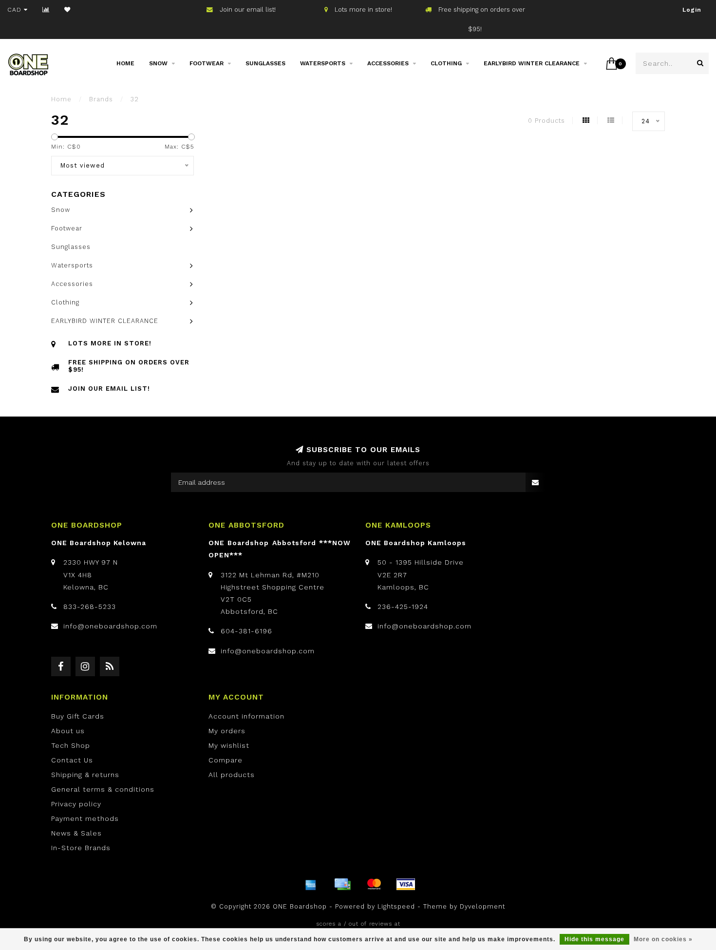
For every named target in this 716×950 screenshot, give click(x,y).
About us (68, 731)
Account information (246, 716)
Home (125, 63)
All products (231, 775)
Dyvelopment (482, 906)
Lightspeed (396, 906)
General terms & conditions (102, 789)
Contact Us (72, 760)
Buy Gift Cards (77, 716)
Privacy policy (76, 804)
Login (691, 9)
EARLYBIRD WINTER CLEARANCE (532, 63)
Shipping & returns (85, 775)
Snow (158, 63)
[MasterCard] (374, 884)
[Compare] (46, 9)
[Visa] (406, 884)
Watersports (322, 63)
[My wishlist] (67, 9)
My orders (226, 731)
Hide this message (594, 939)
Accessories (388, 63)
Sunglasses (265, 63)
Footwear (206, 63)
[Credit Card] (342, 884)
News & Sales (76, 833)
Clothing (446, 63)
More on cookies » (663, 939)
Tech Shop (70, 745)
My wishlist (228, 745)
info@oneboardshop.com (110, 626)
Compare (225, 760)
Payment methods (85, 818)
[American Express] (311, 884)
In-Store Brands (81, 848)
